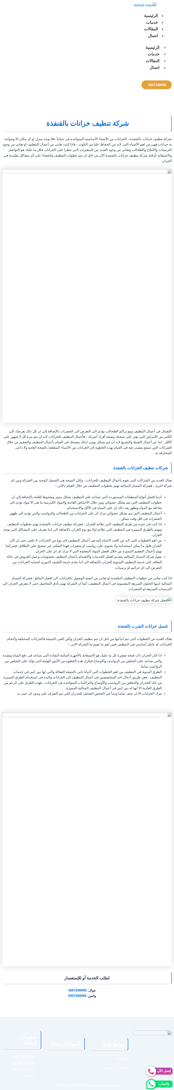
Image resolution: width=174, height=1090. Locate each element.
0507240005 (77, 990)
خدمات (152, 22)
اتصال (153, 35)
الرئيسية (151, 15)
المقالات (151, 29)
